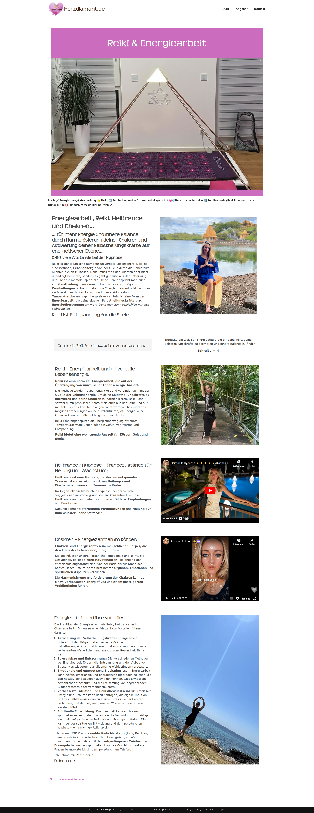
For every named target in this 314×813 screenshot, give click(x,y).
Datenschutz (209, 810)
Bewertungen (188, 810)
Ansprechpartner (123, 810)
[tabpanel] (157, 559)
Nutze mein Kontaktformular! (68, 779)
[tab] (50, 328)
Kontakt (259, 9)
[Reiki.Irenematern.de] (76, 9)
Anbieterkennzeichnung (172, 810)
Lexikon (113, 810)
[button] (230, 9)
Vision (224, 810)
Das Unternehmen (138, 810)
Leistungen (198, 810)
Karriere (218, 810)
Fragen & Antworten (154, 810)
